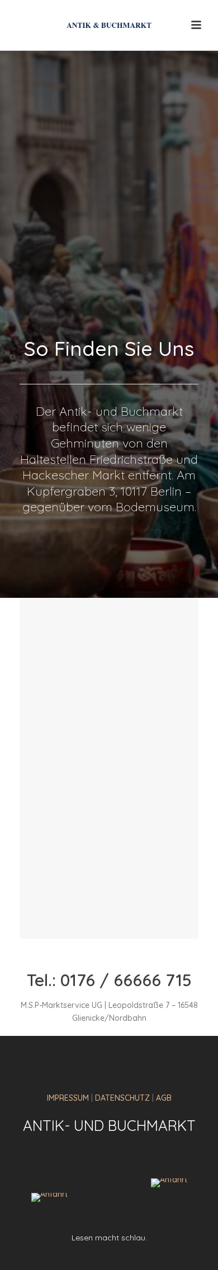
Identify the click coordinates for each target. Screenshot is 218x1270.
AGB (164, 1098)
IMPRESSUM (68, 1098)
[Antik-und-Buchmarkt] (109, 25)
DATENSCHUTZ (122, 1098)
